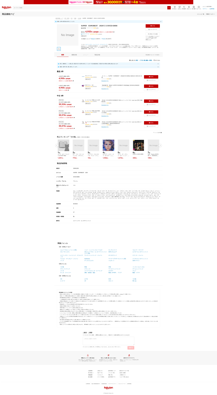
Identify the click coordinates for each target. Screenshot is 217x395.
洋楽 (75, 18)
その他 (79, 18)
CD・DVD (66, 18)
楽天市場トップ (59, 18)
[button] (179, 7)
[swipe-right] (160, 145)
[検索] (169, 7)
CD (71, 18)
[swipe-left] (57, 145)
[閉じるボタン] (161, 21)
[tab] (62, 55)
